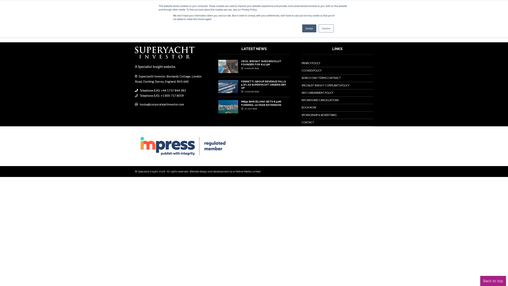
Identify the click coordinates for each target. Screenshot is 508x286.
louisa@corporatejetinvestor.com (162, 104)
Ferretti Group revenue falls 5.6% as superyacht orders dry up (263, 85)
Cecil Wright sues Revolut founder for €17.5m (261, 63)
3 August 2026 (251, 91)
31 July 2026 (250, 108)
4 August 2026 (251, 68)
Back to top (493, 281)
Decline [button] (326, 28)
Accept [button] (309, 28)
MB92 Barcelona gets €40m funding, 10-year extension (261, 103)
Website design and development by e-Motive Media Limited (225, 171)
